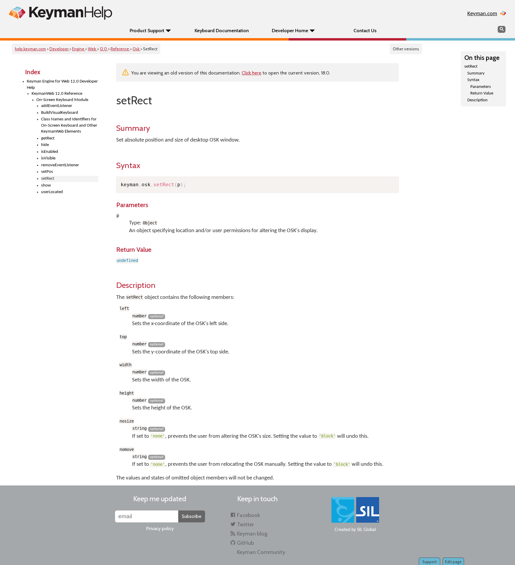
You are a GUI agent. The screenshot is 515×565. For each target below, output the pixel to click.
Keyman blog (252, 533)
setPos (47, 172)
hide (45, 145)
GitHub (245, 542)
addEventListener (56, 106)
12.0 (104, 48)
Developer (59, 48)
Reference (120, 48)
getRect (48, 138)
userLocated (52, 192)
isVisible (48, 158)
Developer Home (290, 30)
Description (477, 100)
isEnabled (49, 152)
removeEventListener (60, 165)
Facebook (248, 515)
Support (429, 561)
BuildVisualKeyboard (59, 113)
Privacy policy (160, 528)
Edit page (453, 561)
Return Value (481, 93)
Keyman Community (261, 552)
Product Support (147, 30)
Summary (476, 73)
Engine (78, 48)
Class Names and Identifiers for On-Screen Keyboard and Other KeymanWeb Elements (69, 125)
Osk (136, 48)
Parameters (480, 87)
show (46, 185)
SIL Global (366, 529)
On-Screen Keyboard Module (62, 100)
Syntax (473, 80)
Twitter (245, 524)
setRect (470, 66)
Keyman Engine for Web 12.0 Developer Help (62, 84)
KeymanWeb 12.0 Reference (57, 93)
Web (92, 48)
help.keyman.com (30, 48)
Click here (251, 73)
